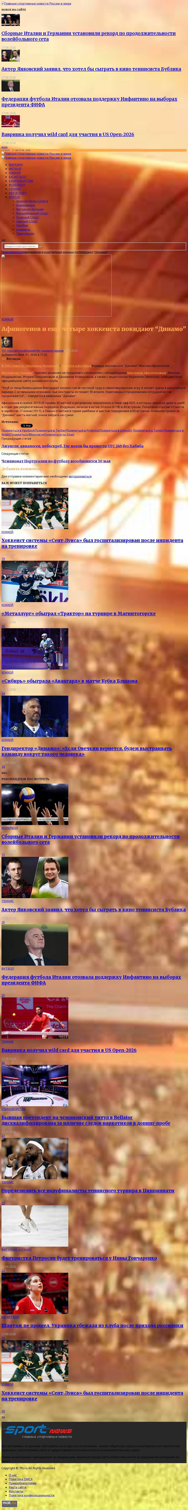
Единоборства (21, 181)
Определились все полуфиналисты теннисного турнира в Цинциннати (87, 1191)
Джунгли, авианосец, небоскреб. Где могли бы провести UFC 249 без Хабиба (72, 446)
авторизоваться (80, 476)
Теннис (15, 189)
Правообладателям (22, 1483)
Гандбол (22, 225)
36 (3, 626)
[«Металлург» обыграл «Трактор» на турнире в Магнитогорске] (34, 601)
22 (3, 1063)
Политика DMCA (20, 1479)
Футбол (15, 169)
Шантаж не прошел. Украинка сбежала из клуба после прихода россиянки (92, 1325)
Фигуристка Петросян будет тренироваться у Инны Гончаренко (79, 1258)
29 (3, 1338)
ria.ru (23, 422)
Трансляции (25, 233)
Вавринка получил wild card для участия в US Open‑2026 (67, 134)
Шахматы (23, 229)
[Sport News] (36, 3)
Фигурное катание (30, 209)
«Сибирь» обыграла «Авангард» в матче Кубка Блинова (69, 681)
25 (3, 995)
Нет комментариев (49, 351)
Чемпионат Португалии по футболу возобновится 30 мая (56, 461)
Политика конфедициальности (32, 1495)
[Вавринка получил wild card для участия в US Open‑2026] (10, 126)
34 (3, 694)
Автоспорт (18, 193)
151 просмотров (13, 351)
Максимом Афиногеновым (146, 373)
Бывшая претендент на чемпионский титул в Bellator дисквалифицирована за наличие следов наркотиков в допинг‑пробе (85, 1120)
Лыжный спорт (27, 217)
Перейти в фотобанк (76, 366)
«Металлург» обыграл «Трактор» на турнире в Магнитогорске (78, 613)
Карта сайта (17, 1487)
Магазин (16, 165)
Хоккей (15, 173)
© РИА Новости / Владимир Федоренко (30, 366)
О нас (13, 1475)
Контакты (16, 1491)
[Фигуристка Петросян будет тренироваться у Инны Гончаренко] (34, 1246)
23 (3, 1136)
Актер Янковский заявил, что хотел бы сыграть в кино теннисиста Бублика (91, 69)
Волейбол (17, 185)
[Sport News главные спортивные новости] (38, 1439)
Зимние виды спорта (32, 201)
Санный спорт (27, 221)
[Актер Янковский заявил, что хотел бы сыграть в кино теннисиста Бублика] (10, 60)
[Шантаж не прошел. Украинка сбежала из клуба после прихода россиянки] (34, 1313)
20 (3, 922)
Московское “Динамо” (17, 373)
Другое (14, 197)
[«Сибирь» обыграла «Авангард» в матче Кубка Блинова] (34, 668)
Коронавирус (25, 205)
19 (3, 559)
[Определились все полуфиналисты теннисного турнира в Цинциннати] (34, 1178)
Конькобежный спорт (32, 213)
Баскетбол (17, 177)
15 (3, 855)
